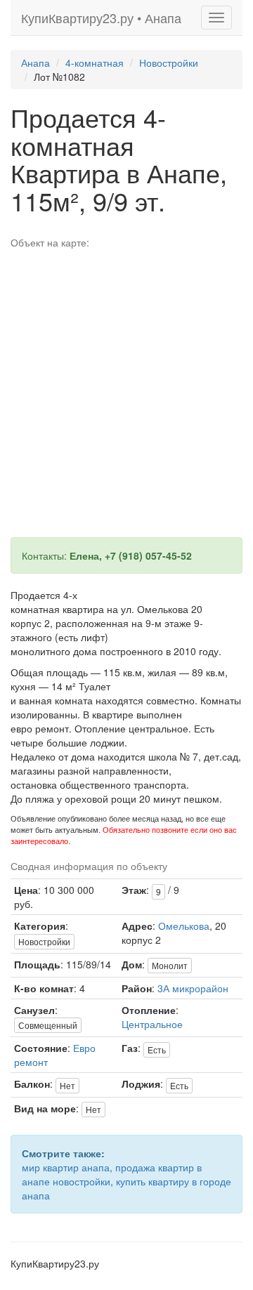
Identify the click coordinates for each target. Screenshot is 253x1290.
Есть (157, 1049)
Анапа (35, 62)
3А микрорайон (192, 988)
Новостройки (168, 62)
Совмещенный (47, 1025)
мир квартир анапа (66, 1167)
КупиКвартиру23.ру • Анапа (101, 17)
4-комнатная (94, 62)
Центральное (152, 1024)
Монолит (170, 965)
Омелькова (183, 926)
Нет (67, 1085)
